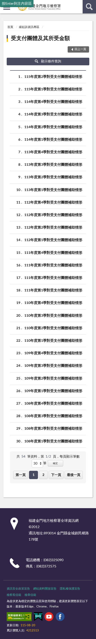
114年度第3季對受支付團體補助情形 (53, 114)
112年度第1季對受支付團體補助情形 (53, 240)
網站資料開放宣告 (44, 588)
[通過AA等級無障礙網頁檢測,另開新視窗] (19, 617)
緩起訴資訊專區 (29, 27)
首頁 (10, 27)
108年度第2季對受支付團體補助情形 (53, 428)
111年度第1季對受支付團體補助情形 (53, 290)
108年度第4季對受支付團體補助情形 (53, 403)
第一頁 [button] (21, 475)
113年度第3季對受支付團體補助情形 (53, 164)
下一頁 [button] (56, 475)
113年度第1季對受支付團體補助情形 (53, 190)
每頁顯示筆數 (70, 456)
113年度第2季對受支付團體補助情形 (53, 177)
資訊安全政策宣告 (18, 588)
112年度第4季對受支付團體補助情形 (53, 202)
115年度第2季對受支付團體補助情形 (53, 77)
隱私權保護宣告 (70, 588)
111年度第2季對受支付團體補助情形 (53, 278)
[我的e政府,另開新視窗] (38, 617)
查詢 (89, 6)
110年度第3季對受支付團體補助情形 (53, 315)
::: (2, 19)
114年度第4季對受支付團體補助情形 (53, 102)
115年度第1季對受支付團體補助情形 (53, 89)
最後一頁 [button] (73, 475)
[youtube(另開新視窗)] (48, 617)
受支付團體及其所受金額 (40, 38)
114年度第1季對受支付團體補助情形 (53, 139)
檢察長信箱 (14, 595)
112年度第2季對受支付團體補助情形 (53, 227)
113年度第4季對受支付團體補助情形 (53, 152)
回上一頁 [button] (80, 49)
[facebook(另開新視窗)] (60, 617)
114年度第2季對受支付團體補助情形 (53, 127)
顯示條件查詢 (51, 61)
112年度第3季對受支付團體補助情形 (53, 215)
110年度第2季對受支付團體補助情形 (53, 328)
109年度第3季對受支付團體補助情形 (53, 365)
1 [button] (34, 475)
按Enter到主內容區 (17, 3)
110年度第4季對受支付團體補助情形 (53, 303)
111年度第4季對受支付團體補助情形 (53, 253)
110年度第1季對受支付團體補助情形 (53, 340)
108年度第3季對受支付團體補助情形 (53, 416)
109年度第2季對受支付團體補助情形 (53, 378)
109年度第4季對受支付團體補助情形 (53, 353)
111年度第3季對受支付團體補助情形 (53, 265)
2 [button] (43, 475)
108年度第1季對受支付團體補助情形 (53, 441)
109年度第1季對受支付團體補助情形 (53, 391)
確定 (55, 463)
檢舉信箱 (30, 595)
